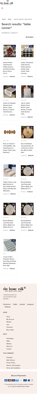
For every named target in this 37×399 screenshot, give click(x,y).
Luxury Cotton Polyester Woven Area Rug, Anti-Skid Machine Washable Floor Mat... (9, 261)
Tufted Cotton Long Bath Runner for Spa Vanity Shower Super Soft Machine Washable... (9, 186)
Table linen (6, 59)
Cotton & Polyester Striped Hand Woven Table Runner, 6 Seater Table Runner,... (9, 107)
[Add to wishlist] (5, 80)
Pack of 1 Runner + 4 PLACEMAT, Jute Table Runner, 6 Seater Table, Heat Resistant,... (9, 148)
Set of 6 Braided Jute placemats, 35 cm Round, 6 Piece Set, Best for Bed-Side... (27, 148)
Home (4, 19)
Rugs (4, 253)
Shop (9, 19)
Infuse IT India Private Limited (20, 386)
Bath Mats (5, 179)
